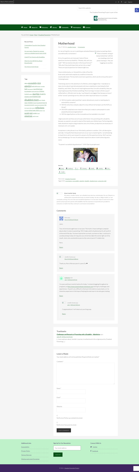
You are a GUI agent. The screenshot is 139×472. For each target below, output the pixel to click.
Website (59, 406)
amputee (43, 86)
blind (35, 89)
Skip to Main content (6, 1)
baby (26, 89)
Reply (61, 247)
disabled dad (36, 96)
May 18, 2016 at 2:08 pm (71, 259)
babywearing (30, 89)
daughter (36, 94)
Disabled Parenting (70, 179)
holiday (26, 102)
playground (26, 108)
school (26, 110)
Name (59, 388)
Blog (35, 35)
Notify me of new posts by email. (67, 425)
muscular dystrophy (29, 105)
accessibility (75, 181)
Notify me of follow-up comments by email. (70, 418)
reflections (39, 107)
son (31, 113)
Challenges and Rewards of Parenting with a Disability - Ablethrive (78, 334)
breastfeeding (27, 91)
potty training (32, 108)
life (46, 102)
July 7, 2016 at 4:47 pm (71, 279)
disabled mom (93, 181)
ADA (39, 83)
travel (38, 113)
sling (44, 110)
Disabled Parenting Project (35, 12)
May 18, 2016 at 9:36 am (71, 219)
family (40, 100)
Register (130, 2)
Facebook (95, 451)
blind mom (39, 89)
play (45, 105)
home (34, 102)
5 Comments (81, 47)
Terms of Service (26, 455)
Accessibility (25, 447)
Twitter (95, 447)
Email (59, 397)
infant (43, 102)
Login (125, 2)
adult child (34, 86)
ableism (26, 83)
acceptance (68, 181)
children (41, 91)
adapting (81, 181)
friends (43, 100)
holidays (30, 103)
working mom (35, 116)
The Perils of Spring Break (31, 66)
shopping (41, 110)
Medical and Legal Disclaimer (30, 459)
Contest (26, 94)
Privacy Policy (25, 451)
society (27, 113)
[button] (137, 10)
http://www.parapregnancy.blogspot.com (80, 286)
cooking (30, 94)
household (39, 102)
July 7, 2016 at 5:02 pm (73, 305)
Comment (60, 361)
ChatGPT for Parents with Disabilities (34, 57)
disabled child (28, 96)
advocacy (39, 86)
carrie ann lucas (35, 91)
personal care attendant (39, 105)
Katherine (67, 277)
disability (87, 181)
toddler (35, 113)
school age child (102, 181)
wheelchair (28, 116)
